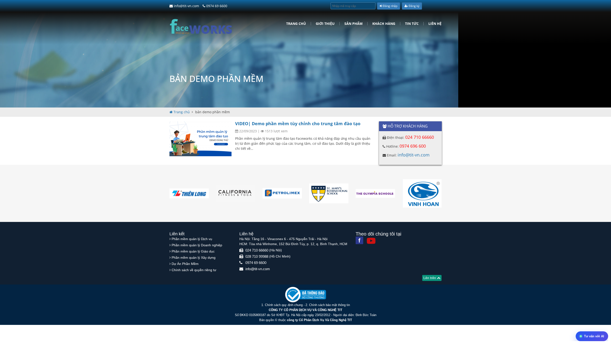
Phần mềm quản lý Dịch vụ (192, 239)
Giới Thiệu (325, 23)
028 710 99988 (256, 256)
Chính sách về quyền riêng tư (194, 270)
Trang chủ (296, 23)
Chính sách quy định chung (284, 305)
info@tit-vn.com (186, 6)
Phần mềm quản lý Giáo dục (193, 251)
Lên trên (430, 278)
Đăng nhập (389, 6)
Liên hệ (435, 23)
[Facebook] (359, 240)
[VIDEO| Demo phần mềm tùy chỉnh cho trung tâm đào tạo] (200, 138)
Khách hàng (383, 23)
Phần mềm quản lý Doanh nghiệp (197, 245)
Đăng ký (413, 6)
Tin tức (412, 23)
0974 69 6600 (216, 6)
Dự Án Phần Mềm (185, 264)
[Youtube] (371, 240)
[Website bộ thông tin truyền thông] (305, 294)
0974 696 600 (413, 146)
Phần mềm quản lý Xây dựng (194, 257)
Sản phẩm (353, 23)
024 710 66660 (419, 137)
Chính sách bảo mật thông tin (329, 305)
